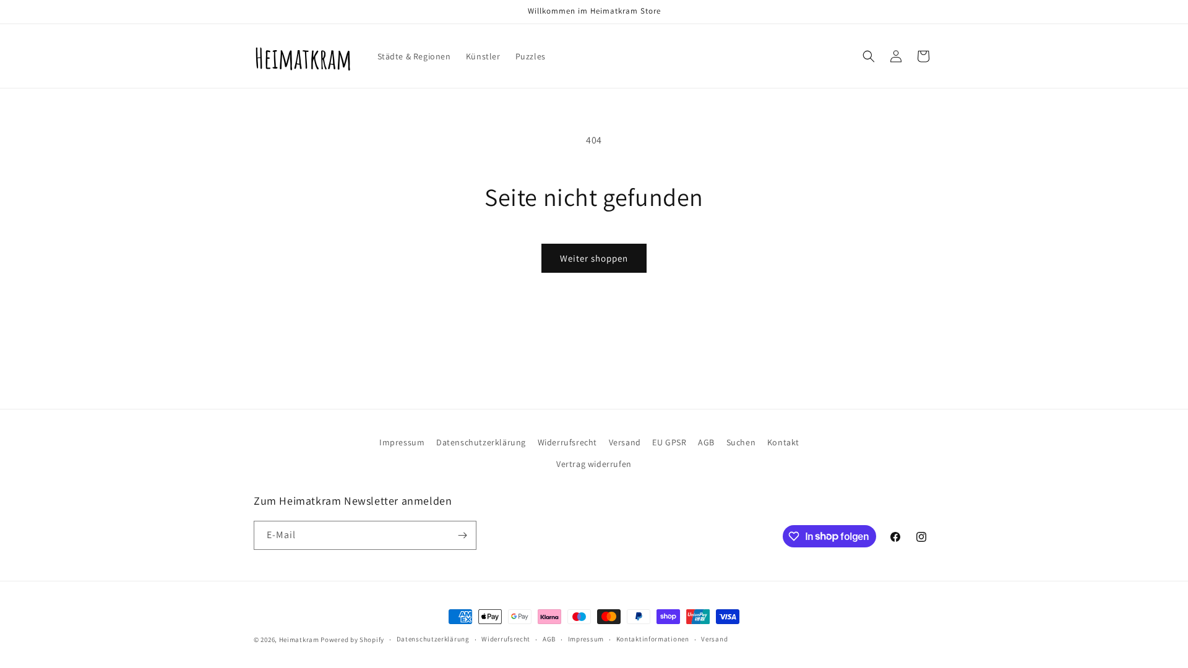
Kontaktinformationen (652, 639)
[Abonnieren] (462, 535)
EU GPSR (669, 442)
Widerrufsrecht (567, 442)
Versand (625, 442)
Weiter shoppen (594, 258)
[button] (868, 56)
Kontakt (783, 442)
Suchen (741, 442)
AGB (706, 442)
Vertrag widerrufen (594, 463)
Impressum (401, 442)
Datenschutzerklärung (481, 442)
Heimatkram (299, 639)
